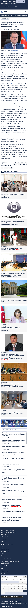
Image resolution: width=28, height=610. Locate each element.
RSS (2, 570)
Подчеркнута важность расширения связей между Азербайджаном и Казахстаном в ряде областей (13, 196)
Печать (12, 29)
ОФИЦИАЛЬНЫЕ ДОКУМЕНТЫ (8, 532)
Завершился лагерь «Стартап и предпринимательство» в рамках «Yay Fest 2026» (13, 492)
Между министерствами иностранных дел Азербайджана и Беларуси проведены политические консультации (13, 275)
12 (11, 586)
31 (4, 593)
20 (14, 588)
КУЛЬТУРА (3, 541)
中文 (16, 7)
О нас (2, 560)
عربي (13, 7)
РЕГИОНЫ (3, 538)
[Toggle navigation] (25, 11)
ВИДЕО (2, 553)
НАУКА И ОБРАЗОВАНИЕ (7, 544)
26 (11, 590)
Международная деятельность (10, 562)
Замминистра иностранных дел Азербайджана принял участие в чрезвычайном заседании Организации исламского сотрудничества (12, 386)
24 (4, 590)
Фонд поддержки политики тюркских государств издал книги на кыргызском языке (13, 478)
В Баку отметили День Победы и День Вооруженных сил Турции (11, 249)
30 (26, 590)
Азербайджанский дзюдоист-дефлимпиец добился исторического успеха (13, 441)
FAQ (2, 568)
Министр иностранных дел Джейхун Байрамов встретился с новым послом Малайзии (12, 413)
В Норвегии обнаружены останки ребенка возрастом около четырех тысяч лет (13, 453)
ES (10, 7)
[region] (14, 478)
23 (26, 588)
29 (22, 590)
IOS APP (3, 573)
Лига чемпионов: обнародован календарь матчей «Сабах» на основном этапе (13, 512)
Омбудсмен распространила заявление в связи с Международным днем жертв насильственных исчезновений (12, 223)
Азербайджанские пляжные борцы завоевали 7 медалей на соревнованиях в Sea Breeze (13, 434)
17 (4, 588)
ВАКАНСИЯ (4, 565)
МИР (2, 548)
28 (18, 590)
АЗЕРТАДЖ (14, 50)
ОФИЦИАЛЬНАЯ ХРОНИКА (8, 530)
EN (5, 7)
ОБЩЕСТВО (4, 540)
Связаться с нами (6, 558)
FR (8, 7)
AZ (1, 7)
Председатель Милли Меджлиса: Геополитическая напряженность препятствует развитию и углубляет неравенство (11, 328)
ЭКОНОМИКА (4, 536)
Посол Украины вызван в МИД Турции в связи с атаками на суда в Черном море (13, 485)
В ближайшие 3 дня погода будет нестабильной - (11, 506)
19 (11, 588)
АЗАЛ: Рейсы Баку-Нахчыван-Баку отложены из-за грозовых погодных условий (12, 499)
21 (18, 588)
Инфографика (5, 552)
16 (26, 586)
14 (18, 586)
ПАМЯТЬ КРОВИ (5, 550)
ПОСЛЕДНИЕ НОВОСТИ (10, 430)
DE (7, 7)
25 (7, 590)
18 (7, 588)
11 (7, 586)
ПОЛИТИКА (5, 18)
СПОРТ (2, 546)
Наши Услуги (5, 563)
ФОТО (2, 555)
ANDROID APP (4, 572)
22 (22, 588)
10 (4, 586)
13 (14, 586)
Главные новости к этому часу (10, 464)
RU (3, 7)
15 (22, 586)
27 (14, 590)
